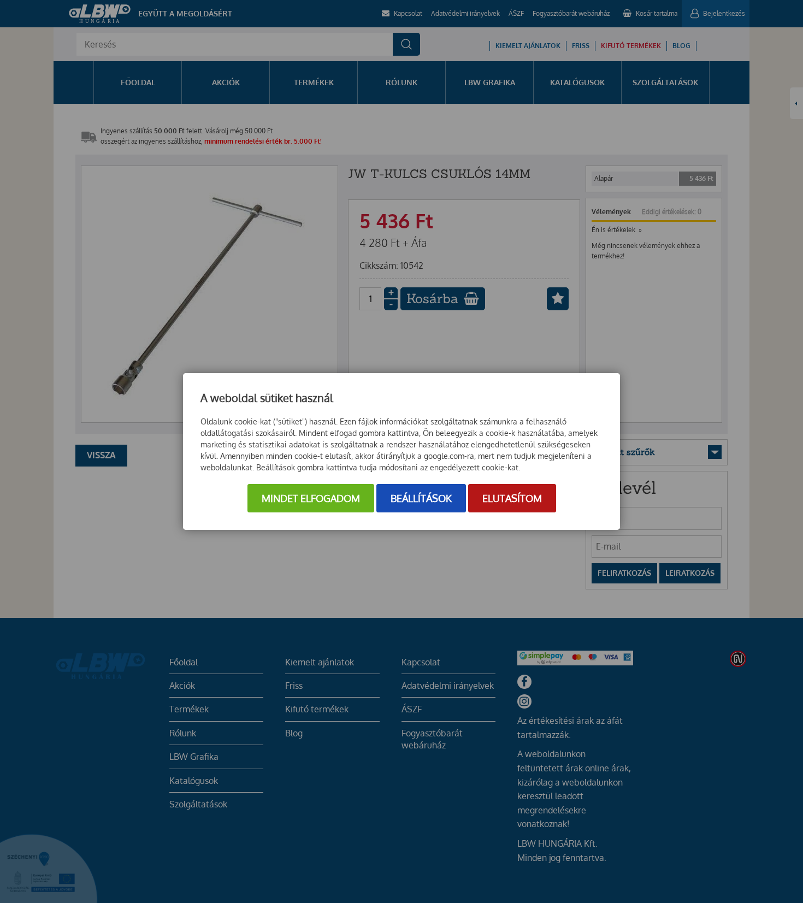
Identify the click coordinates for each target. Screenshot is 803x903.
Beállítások (421, 498)
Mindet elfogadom (311, 498)
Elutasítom (512, 498)
